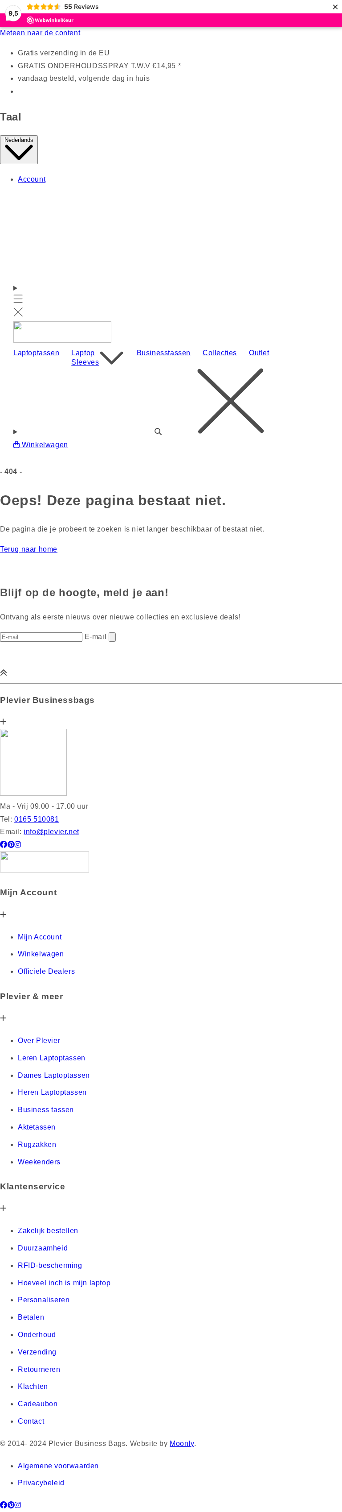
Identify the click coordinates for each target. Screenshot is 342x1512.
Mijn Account (39, 937)
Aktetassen (37, 1127)
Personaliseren (43, 1300)
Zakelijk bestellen (48, 1230)
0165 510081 (36, 819)
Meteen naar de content (40, 33)
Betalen (31, 1317)
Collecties (220, 353)
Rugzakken (37, 1144)
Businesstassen (164, 353)
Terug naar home (28, 549)
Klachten (33, 1386)
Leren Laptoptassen (52, 1058)
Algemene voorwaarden (58, 1466)
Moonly (182, 1443)
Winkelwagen (41, 954)
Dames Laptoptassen (54, 1075)
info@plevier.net (51, 831)
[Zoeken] (171, 403)
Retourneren (39, 1369)
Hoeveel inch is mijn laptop (64, 1283)
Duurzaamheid (43, 1248)
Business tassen (46, 1109)
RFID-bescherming (50, 1265)
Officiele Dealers (46, 971)
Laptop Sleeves (85, 357)
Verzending (37, 1352)
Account (31, 179)
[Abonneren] (112, 637)
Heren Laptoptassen (52, 1092)
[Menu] (18, 301)
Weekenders (39, 1162)
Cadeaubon (37, 1404)
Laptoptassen (36, 353)
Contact (31, 1421)
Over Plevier (39, 1040)
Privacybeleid (41, 1483)
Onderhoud (37, 1334)
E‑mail (97, 636)
